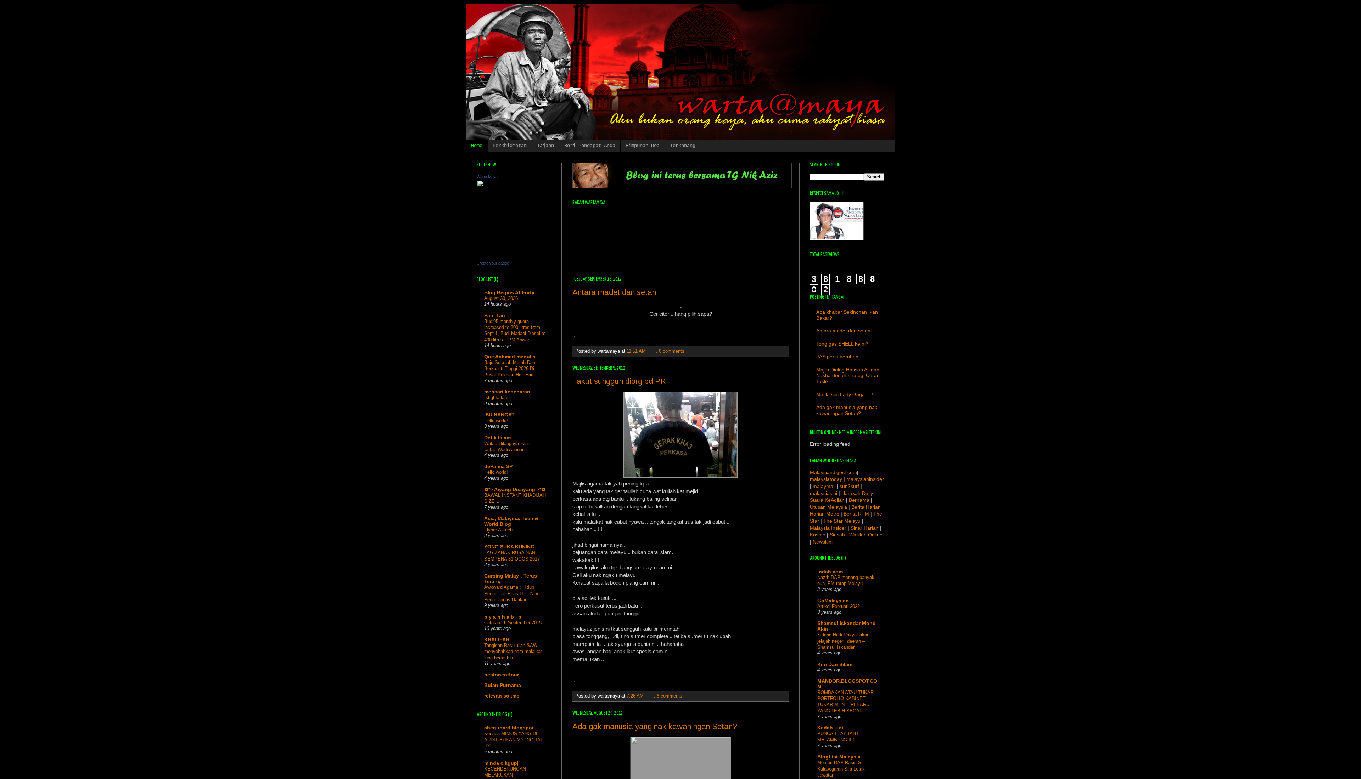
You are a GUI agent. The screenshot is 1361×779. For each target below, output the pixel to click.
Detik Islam (497, 437)
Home (476, 145)
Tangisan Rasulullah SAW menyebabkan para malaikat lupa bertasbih (513, 651)
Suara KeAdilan (827, 500)
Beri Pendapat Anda (589, 145)
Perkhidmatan (510, 145)
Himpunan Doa (643, 145)
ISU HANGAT (499, 414)
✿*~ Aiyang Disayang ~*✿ (514, 489)
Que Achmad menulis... (512, 356)
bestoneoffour (501, 674)
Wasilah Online (866, 535)
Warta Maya (487, 177)
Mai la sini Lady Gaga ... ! (844, 394)
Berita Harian (866, 507)
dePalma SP (498, 466)
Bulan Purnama (502, 685)
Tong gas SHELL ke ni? (842, 344)
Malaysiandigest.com (833, 472)
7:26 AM (635, 696)
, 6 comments (668, 696)
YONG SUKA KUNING (509, 547)
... (574, 335)
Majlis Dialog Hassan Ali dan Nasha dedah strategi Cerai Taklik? (847, 376)
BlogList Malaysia (839, 757)
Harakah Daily (857, 493)
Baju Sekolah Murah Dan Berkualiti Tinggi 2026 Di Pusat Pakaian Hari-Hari (509, 368)
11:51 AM (636, 351)
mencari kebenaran (507, 391)
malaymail (825, 486)
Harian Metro (824, 514)
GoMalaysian (833, 600)
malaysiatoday (826, 479)
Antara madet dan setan (614, 292)
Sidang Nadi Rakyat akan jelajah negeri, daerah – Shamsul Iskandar (843, 641)
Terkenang (682, 145)
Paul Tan (494, 315)
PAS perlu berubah (837, 356)
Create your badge (493, 263)
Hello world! (496, 420)
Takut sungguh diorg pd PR (619, 381)
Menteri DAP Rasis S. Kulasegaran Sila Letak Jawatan (841, 769)
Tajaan (545, 145)
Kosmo (817, 535)
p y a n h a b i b (502, 617)
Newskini (823, 542)
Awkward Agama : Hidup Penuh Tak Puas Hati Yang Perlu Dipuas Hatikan (511, 593)
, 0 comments (670, 351)
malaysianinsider (865, 479)
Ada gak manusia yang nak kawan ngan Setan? (654, 726)
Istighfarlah (495, 397)
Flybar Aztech (498, 530)
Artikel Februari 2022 (838, 606)
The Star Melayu (842, 521)
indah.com (830, 571)
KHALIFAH (496, 639)
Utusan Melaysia (828, 507)
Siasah (837, 535)
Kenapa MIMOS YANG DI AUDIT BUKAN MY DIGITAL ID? (513, 740)
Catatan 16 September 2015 (513, 622)
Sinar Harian (865, 528)
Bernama (859, 500)
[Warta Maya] (498, 255)
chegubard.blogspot (509, 727)
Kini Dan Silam (834, 664)
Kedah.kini (830, 727)
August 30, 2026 (501, 298)
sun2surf (849, 486)
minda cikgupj (501, 763)
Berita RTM (856, 514)
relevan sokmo (502, 696)
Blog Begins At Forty (509, 292)
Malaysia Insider (828, 528)
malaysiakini (823, 493)
